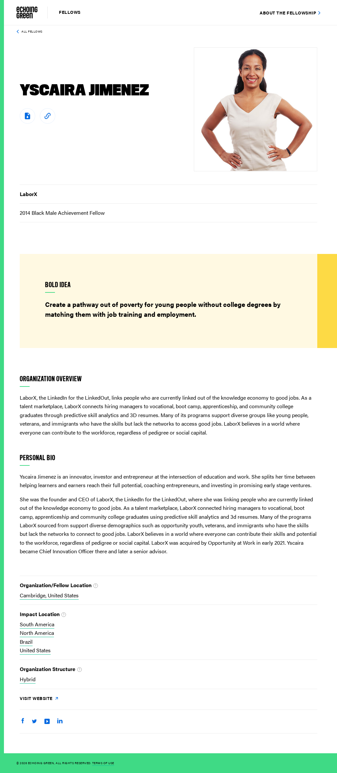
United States (35, 650)
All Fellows (31, 31)
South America (37, 624)
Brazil (26, 641)
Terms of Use (103, 763)
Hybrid (28, 679)
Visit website (37, 698)
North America (37, 632)
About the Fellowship (288, 13)
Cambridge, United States (49, 595)
